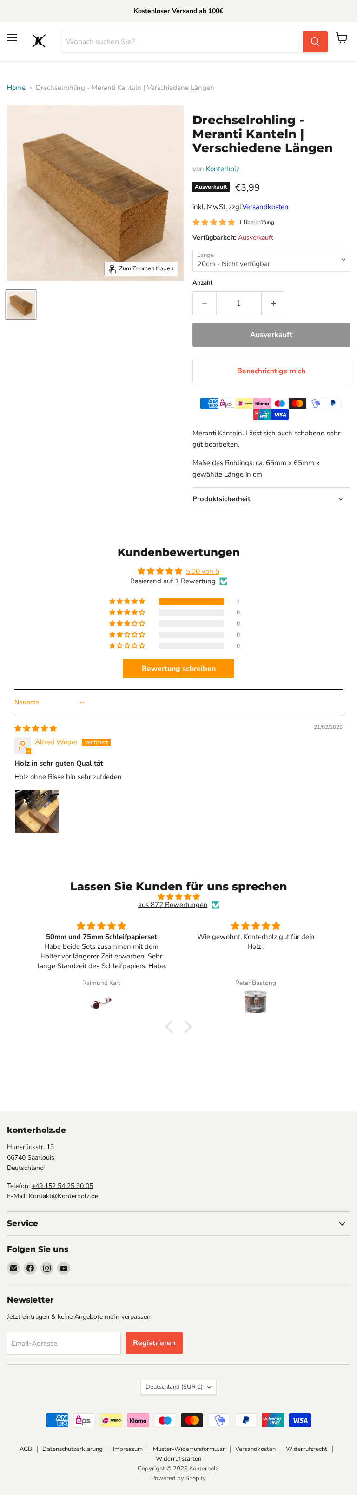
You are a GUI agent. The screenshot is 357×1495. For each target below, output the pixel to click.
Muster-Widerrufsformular (189, 1449)
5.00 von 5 (202, 571)
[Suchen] (315, 41)
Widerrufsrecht (306, 1449)
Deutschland (174, 1387)
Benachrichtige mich (271, 371)
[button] (127, 601)
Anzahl (202, 283)
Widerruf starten (178, 1459)
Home (16, 88)
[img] (35, 728)
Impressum (128, 1449)
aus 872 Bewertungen (173, 905)
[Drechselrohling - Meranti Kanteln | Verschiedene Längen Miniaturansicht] (21, 304)
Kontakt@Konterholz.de (63, 1196)
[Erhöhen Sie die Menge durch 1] (273, 303)
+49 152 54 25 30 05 (62, 1186)
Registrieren (154, 1343)
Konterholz (222, 168)
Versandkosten (265, 206)
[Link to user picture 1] (36, 811)
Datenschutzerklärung (72, 1449)
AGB (26, 1449)
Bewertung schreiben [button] (179, 669)
